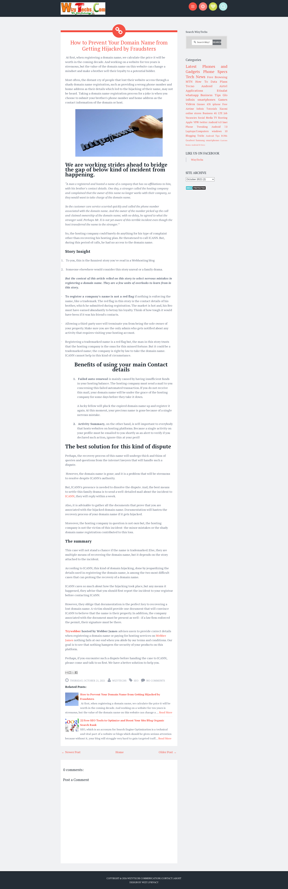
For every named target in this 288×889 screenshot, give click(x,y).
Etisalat (222, 90)
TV (215, 117)
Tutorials (211, 108)
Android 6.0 (215, 122)
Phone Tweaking (197, 126)
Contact (167, 878)
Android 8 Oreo (198, 145)
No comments (155, 680)
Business (208, 113)
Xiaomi (223, 108)
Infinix (200, 108)
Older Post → (167, 752)
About (177, 878)
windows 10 (220, 131)
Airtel (223, 86)
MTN (189, 81)
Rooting (222, 117)
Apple (189, 122)
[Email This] (66, 672)
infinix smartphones (200, 99)
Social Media (205, 117)
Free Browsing (217, 77)
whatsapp (192, 95)
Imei (224, 122)
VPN (196, 122)
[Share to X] (73, 672)
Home (120, 752)
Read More (165, 712)
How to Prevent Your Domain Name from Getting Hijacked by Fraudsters (119, 45)
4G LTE (218, 113)
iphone (216, 104)
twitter (204, 122)
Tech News (195, 76)
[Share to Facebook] (76, 672)
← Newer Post (71, 752)
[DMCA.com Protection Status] (196, 189)
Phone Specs (215, 71)
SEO (136, 680)
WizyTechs (119, 680)
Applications (194, 90)
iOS (209, 104)
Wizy (145, 882)
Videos (190, 104)
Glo (225, 95)
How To (201, 81)
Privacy (153, 882)
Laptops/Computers (197, 131)
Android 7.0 (219, 126)
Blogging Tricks (195, 135)
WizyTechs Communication (143, 878)
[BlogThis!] (70, 672)
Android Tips (213, 135)
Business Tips (210, 95)
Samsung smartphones (207, 140)
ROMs (224, 135)
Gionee (201, 104)
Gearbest (190, 140)
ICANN (69, 496)
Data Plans (219, 81)
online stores (193, 113)
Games (222, 99)
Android (206, 86)
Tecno (190, 86)
